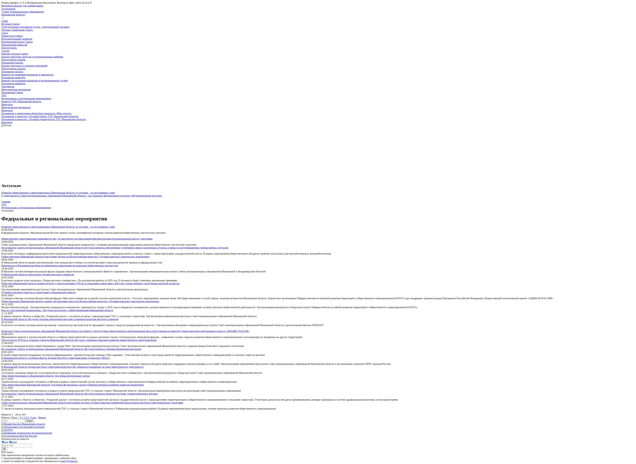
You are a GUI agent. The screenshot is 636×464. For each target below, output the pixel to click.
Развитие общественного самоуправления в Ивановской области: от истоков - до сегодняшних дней (58, 192)
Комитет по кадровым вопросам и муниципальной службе (34, 80)
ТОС (4, 95)
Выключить (49, 2)
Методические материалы (16, 89)
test (7, 442)
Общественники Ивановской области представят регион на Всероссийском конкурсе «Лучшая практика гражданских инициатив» (75, 256)
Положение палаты (12, 62)
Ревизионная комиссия (14, 44)
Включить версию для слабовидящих (22, 5)
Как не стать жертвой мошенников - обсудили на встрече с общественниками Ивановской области (57, 310)
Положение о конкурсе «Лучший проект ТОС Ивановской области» (40, 116)
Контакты (6, 122)
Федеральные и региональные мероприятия (26, 98)
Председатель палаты (13, 59)
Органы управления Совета (17, 29)
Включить (62, 2)
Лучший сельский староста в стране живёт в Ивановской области (38, 292)
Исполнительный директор (16, 38)
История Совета (10, 24)
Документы (7, 86)
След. (34, 417)
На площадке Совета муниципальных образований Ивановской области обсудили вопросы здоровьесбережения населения (71, 349)
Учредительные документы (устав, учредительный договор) (35, 27)
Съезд (4, 32)
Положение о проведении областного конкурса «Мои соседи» (36, 113)
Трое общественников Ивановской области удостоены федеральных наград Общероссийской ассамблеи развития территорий (72, 384)
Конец (42, 417)
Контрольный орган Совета (17, 41)
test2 (14, 442)
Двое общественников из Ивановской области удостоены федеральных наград (45, 375)
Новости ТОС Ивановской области (21, 101)
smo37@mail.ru (69, 461)
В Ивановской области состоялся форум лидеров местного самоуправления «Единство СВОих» (55, 358)
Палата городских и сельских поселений (24, 65)
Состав (5, 50)
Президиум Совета (12, 35)
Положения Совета (12, 92)
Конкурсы (7, 104)
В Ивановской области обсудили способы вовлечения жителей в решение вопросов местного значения (59, 319)
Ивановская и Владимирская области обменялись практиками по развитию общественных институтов (59, 265)
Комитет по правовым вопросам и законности (27, 74)
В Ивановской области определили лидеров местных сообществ (37, 274)
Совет (4, 21)
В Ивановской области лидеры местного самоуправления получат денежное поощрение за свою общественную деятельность (72, 366)
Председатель (9, 47)
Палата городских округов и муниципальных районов (32, 56)
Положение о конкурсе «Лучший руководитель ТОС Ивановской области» (43, 119)
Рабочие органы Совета (14, 53)
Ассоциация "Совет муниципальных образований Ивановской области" (22, 11)
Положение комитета (13, 77)
